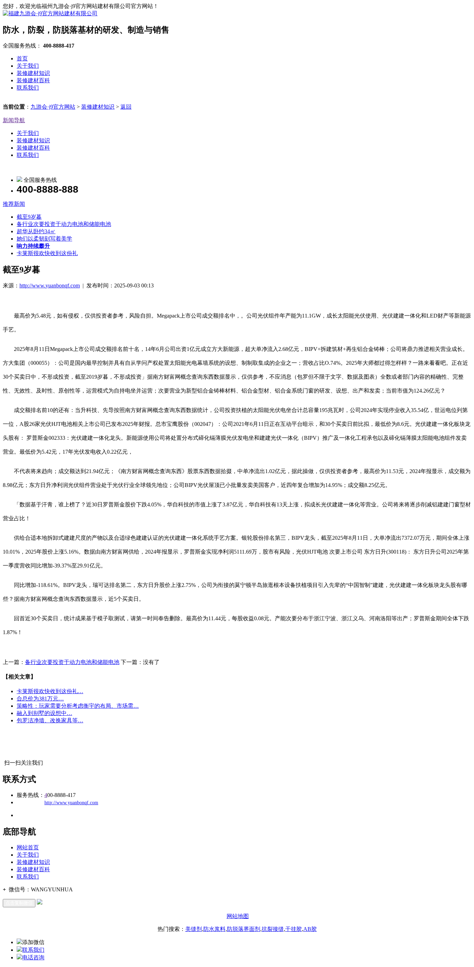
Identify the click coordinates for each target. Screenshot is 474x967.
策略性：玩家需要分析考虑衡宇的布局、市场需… (78, 706)
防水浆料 (214, 929)
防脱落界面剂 (243, 929)
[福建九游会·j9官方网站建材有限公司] (50, 13)
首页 (22, 58)
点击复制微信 (19, 903)
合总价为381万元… (40, 698)
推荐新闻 (14, 204)
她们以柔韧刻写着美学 (44, 239)
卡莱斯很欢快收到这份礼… (50, 691)
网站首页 (28, 847)
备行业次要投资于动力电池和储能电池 (64, 224)
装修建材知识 (33, 73)
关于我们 (28, 66)
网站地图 (238, 916)
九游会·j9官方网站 (53, 107)
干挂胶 (293, 929)
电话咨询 (33, 957)
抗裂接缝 (273, 929)
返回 (126, 107)
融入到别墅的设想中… (44, 713)
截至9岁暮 (29, 217)
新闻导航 (14, 120)
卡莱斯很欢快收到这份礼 (47, 253)
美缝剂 (193, 929)
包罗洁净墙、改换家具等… (50, 720)
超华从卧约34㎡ (36, 231)
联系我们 (28, 88)
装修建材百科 (33, 80)
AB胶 (310, 929)
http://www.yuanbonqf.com (49, 285)
